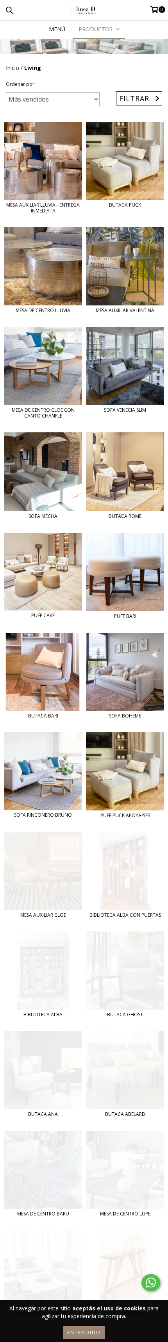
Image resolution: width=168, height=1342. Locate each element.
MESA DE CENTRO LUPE (125, 1214)
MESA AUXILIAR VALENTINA (125, 310)
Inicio (12, 67)
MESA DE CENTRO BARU (43, 1214)
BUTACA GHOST (125, 1014)
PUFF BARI (125, 616)
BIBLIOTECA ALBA (43, 1014)
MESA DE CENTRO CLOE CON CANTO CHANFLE (43, 413)
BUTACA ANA (43, 1114)
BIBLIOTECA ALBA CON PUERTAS (125, 915)
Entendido (84, 1332)
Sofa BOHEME (125, 716)
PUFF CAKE (43, 615)
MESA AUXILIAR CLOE (43, 915)
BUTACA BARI (43, 716)
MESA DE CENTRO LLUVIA (43, 310)
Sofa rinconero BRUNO (43, 815)
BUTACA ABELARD (125, 1114)
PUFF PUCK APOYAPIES (125, 815)
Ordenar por (20, 84)
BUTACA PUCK (125, 205)
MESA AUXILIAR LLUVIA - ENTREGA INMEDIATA (43, 208)
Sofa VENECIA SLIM (125, 410)
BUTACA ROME (125, 516)
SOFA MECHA (43, 516)
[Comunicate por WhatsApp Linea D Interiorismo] (150, 1282)
